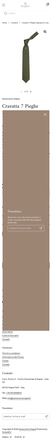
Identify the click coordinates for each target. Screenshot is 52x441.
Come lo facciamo (10, 335)
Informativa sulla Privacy (13, 357)
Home (4, 23)
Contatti (6, 339)
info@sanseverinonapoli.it (19, 398)
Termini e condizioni (11, 353)
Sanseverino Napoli (27, 429)
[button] (47, 5)
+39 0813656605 (14, 393)
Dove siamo (7, 332)
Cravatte (14, 23)
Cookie (5, 361)
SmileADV (6, 432)
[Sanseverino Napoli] (25, 5)
